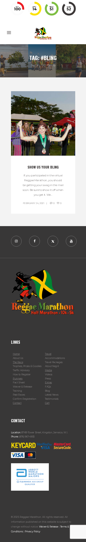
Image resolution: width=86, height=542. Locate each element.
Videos (48, 374)
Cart (47, 403)
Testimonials (51, 398)
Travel (48, 354)
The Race (18, 362)
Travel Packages (54, 362)
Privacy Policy (32, 531)
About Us (18, 358)
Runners (17, 378)
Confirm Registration (24, 398)
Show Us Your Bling (43, 167)
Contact (17, 403)
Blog (47, 390)
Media (48, 370)
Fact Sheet (19, 382)
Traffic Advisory (21, 370)
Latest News (51, 394)
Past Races (19, 394)
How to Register (22, 374)
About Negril (52, 366)
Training (17, 390)
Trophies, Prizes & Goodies (27, 366)
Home (35, 65)
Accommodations (55, 358)
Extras (48, 382)
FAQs (48, 386)
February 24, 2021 (33, 203)
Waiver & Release (22, 386)
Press (48, 378)
